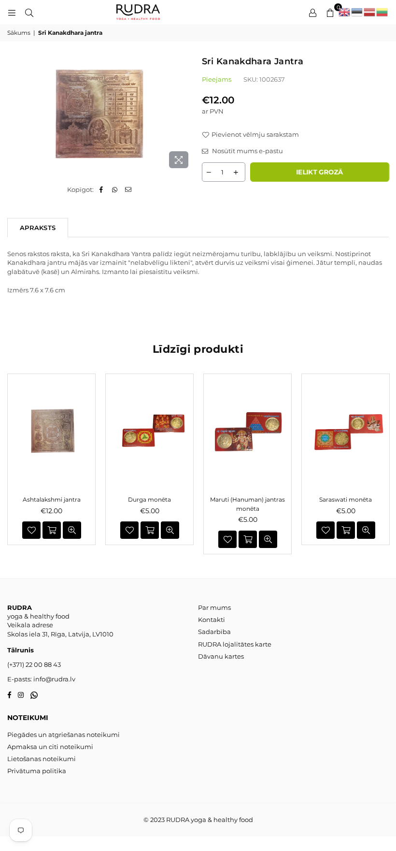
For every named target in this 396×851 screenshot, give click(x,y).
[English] (345, 12)
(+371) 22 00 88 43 (34, 664)
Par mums (214, 607)
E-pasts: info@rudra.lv (41, 679)
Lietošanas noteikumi (41, 759)
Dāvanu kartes (221, 656)
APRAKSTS (38, 227)
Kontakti (211, 619)
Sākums (18, 32)
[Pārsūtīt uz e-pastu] (128, 189)
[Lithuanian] (382, 12)
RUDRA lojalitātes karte (234, 644)
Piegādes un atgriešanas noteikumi (63, 734)
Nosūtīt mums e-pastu (247, 151)
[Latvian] (370, 12)
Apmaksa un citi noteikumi (50, 746)
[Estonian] (357, 12)
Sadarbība (214, 631)
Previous (10, 463)
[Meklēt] (29, 12)
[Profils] (312, 12)
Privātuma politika (36, 771)
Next (385, 463)
